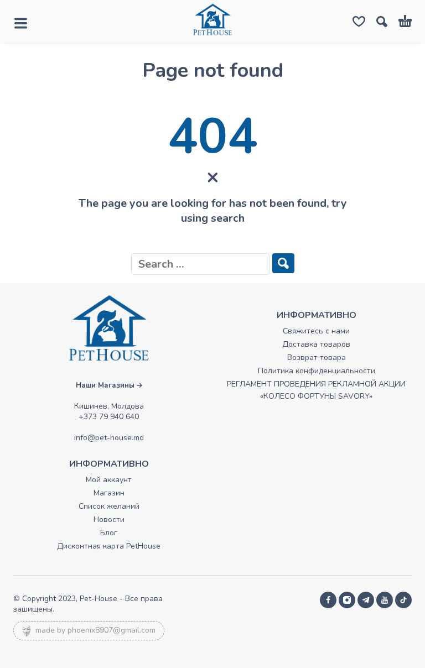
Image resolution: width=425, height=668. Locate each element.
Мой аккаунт (109, 479)
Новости (109, 519)
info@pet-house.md (109, 437)
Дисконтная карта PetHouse (108, 546)
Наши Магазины (106, 385)
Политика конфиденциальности (316, 371)
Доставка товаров (316, 344)
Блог (108, 533)
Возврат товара (316, 357)
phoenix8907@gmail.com (112, 630)
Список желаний (109, 506)
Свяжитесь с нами (316, 331)
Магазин (109, 493)
